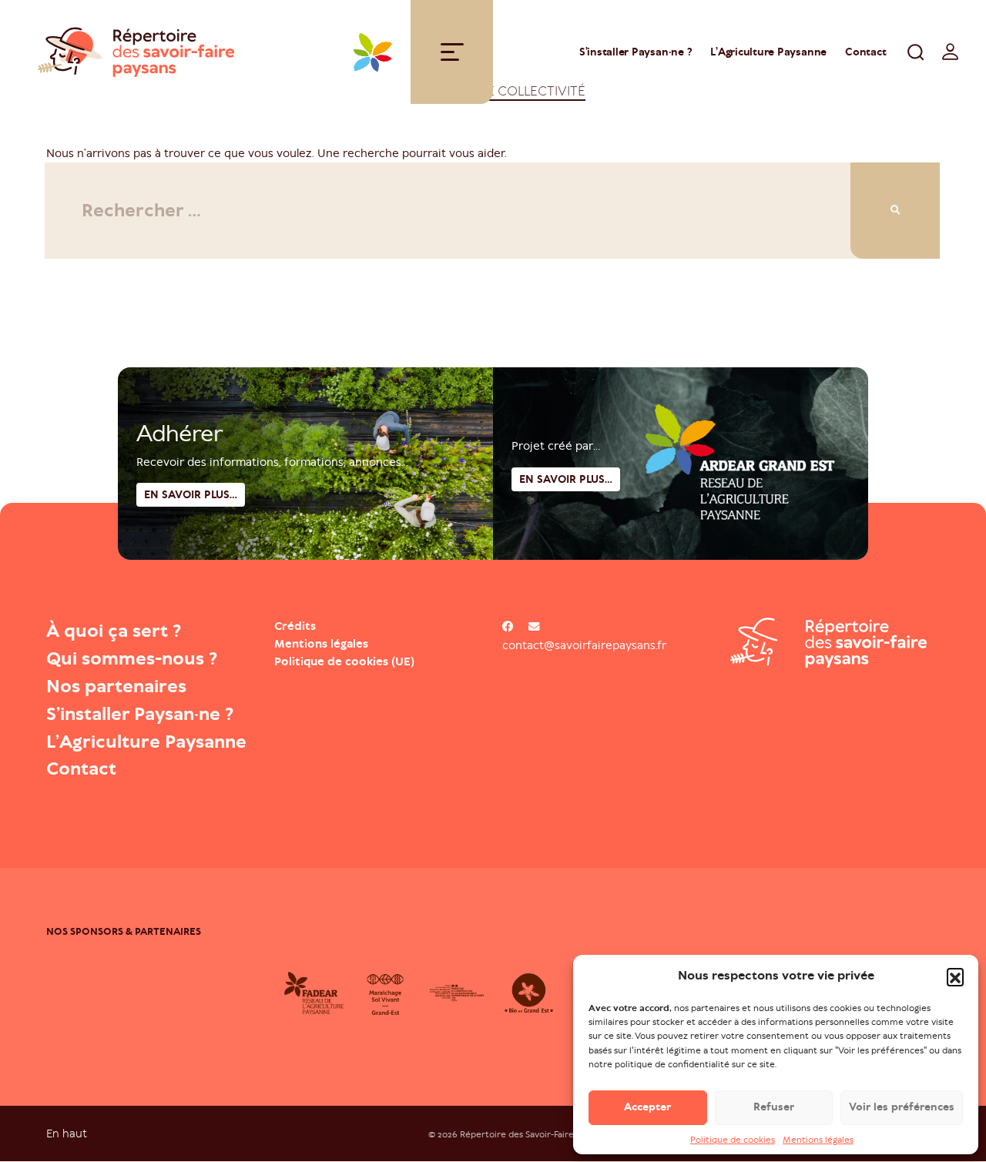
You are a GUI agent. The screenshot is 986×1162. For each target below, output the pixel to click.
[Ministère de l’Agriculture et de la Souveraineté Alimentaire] (457, 992)
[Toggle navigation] (452, 52)
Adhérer (179, 433)
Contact (865, 52)
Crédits (295, 626)
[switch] (951, 51)
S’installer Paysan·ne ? (635, 52)
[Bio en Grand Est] (528, 992)
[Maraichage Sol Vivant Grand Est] (385, 992)
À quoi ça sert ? (113, 630)
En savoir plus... (565, 479)
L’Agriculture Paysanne (768, 52)
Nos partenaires (116, 686)
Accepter (647, 1106)
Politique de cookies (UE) (344, 661)
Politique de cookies (732, 1139)
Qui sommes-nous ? (131, 658)
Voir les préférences (901, 1106)
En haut (66, 1133)
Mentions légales (818, 1139)
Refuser (773, 1106)
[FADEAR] (314, 992)
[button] (955, 976)
